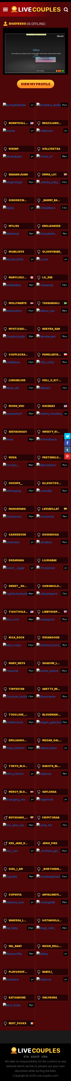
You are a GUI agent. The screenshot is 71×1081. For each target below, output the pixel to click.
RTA (26, 1056)
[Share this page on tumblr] (67, 449)
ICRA (44, 1056)
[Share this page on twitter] (67, 436)
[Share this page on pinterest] (67, 456)
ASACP (35, 1056)
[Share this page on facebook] (67, 443)
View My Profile (35, 84)
